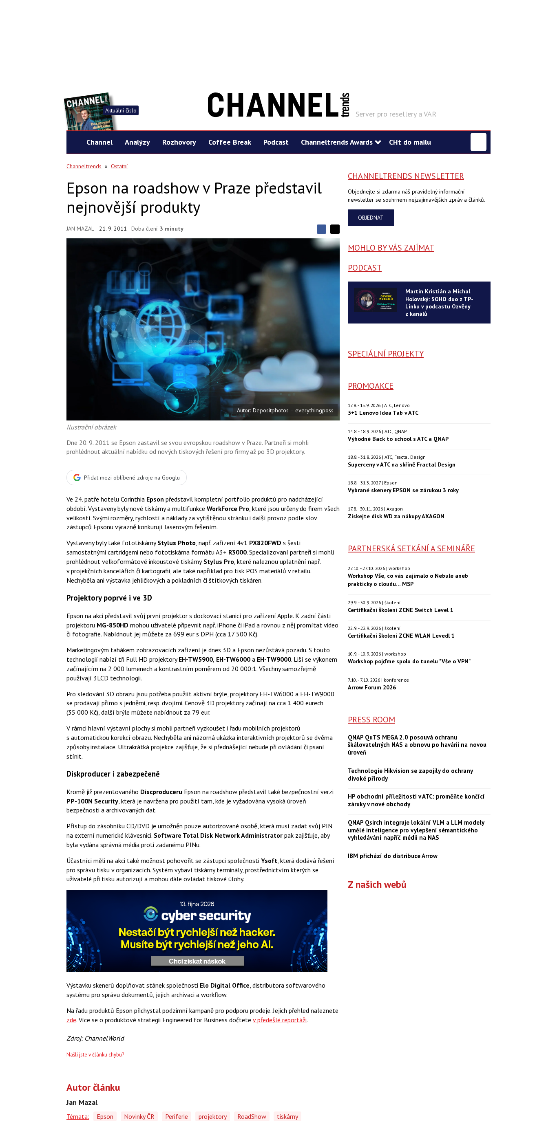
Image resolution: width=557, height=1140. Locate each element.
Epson (105, 1116)
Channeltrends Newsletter (406, 176)
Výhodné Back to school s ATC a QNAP (398, 438)
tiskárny (287, 1116)
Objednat (371, 217)
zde (71, 1020)
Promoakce (370, 386)
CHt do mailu (410, 142)
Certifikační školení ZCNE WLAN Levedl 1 (401, 635)
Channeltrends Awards (337, 142)
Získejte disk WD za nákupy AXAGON (396, 516)
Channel (99, 142)
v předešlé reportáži (280, 1020)
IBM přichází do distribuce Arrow (393, 856)
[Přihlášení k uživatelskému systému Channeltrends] (478, 142)
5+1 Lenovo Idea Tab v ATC (383, 412)
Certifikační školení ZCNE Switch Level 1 (400, 610)
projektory (213, 1116)
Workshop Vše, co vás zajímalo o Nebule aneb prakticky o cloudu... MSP (408, 580)
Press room (371, 719)
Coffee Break (229, 142)
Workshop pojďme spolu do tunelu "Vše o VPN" (409, 661)
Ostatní (119, 166)
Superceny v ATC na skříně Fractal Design (401, 464)
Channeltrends (84, 166)
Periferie (176, 1116)
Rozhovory (179, 142)
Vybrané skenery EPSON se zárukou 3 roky (403, 490)
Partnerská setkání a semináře (411, 548)
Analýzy (137, 142)
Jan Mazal (80, 228)
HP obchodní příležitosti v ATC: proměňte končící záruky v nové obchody (416, 800)
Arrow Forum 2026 (372, 687)
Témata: (77, 1116)
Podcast (276, 142)
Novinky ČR (139, 1116)
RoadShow (251, 1116)
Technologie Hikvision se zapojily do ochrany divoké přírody (410, 774)
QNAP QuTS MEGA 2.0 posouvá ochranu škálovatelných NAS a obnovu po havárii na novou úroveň (417, 745)
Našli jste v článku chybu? (95, 1054)
